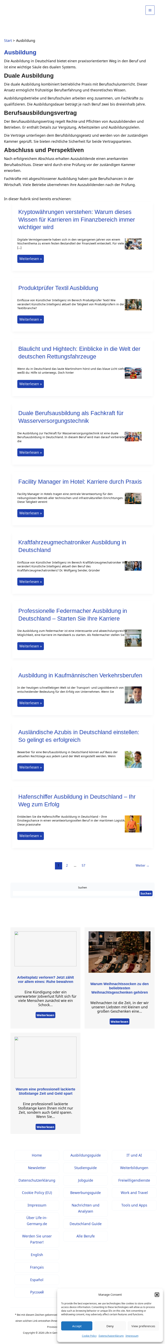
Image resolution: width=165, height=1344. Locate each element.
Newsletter (37, 1167)
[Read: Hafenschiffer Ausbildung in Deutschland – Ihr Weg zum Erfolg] (133, 826)
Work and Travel (134, 1192)
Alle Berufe (85, 1236)
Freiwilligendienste (134, 1180)
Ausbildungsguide (85, 1155)
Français (37, 1267)
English (37, 1254)
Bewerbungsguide (85, 1192)
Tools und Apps (134, 1205)
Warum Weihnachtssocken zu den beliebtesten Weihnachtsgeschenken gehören (119, 988)
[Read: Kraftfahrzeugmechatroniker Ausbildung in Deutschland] (133, 568)
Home (37, 1155)
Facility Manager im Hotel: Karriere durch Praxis (80, 481)
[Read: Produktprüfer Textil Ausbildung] (133, 307)
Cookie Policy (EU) (37, 1192)
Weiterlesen (45, 1015)
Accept (76, 1326)
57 (83, 865)
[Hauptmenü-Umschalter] (150, 10)
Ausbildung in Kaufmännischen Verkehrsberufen (80, 675)
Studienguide (85, 1167)
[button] (157, 1295)
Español (36, 1279)
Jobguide (85, 1180)
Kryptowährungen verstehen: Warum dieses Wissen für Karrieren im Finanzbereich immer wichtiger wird (76, 220)
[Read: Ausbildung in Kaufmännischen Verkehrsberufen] (133, 697)
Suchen (82, 887)
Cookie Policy (89, 1336)
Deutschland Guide (86, 1223)
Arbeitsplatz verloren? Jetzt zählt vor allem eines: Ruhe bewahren (45, 979)
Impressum (132, 1336)
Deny (110, 1326)
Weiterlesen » (31, 259)
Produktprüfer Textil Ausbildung (58, 288)
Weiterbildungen (134, 1167)
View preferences (143, 1326)
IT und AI (134, 1155)
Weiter (142, 865)
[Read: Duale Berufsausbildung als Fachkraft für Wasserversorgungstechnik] (133, 439)
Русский (37, 1292)
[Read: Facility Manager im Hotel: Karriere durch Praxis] (133, 501)
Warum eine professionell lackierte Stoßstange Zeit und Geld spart (45, 1091)
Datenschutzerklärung (111, 1336)
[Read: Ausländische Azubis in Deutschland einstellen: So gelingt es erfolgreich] (133, 761)
